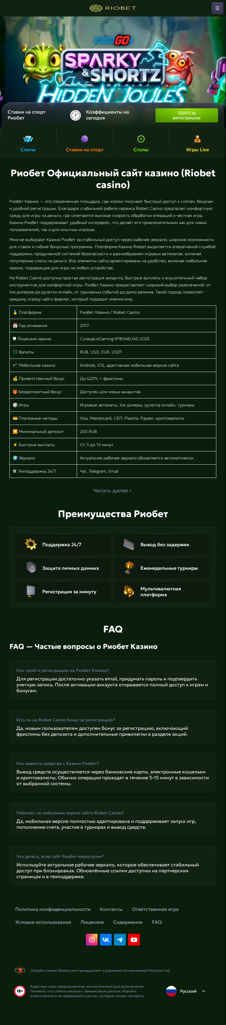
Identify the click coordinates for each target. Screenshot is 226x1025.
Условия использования (43, 922)
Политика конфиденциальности (53, 909)
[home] (113, 8)
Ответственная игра (155, 909)
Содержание (128, 922)
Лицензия (92, 922)
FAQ (157, 922)
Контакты (111, 909)
